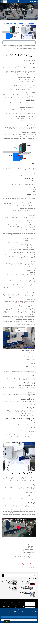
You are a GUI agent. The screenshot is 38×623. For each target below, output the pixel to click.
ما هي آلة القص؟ (31, 569)
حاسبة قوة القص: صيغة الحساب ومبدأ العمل (26, 563)
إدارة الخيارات (35, 614)
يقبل (19, 617)
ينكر (19, 619)
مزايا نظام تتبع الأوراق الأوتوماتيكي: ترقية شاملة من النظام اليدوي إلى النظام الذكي (25, 587)
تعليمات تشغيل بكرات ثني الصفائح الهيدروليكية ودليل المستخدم (26, 581)
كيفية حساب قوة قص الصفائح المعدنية (27, 564)
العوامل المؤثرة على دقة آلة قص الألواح (27, 567)
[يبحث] (2, 1)
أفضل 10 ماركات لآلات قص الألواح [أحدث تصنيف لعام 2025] (24, 566)
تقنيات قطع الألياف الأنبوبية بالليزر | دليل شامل (8, 587)
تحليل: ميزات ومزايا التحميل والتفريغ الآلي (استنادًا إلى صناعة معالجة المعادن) (7, 581)
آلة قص (20, 301)
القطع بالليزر (17, 274)
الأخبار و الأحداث (19, 6)
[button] (1, 609)
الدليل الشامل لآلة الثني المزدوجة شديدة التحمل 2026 (25, 593)
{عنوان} (19, 621)
